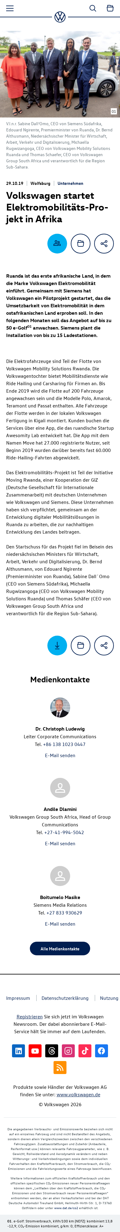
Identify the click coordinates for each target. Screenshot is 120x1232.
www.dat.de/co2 (66, 1207)
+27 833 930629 (64, 913)
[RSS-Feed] (60, 1067)
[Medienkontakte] (57, 244)
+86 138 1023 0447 (64, 744)
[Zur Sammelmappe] (110, 8)
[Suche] (93, 8)
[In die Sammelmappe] (80, 244)
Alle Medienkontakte (60, 948)
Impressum (18, 998)
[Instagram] (68, 1050)
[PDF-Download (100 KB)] (57, 645)
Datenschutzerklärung (65, 998)
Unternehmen (70, 183)
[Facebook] (101, 1050)
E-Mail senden (60, 755)
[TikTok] (84, 1050)
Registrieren (30, 1016)
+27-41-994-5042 (64, 832)
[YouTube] (35, 1050)
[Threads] (51, 1050)
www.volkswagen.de (78, 1094)
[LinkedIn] (18, 1050)
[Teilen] (104, 244)
